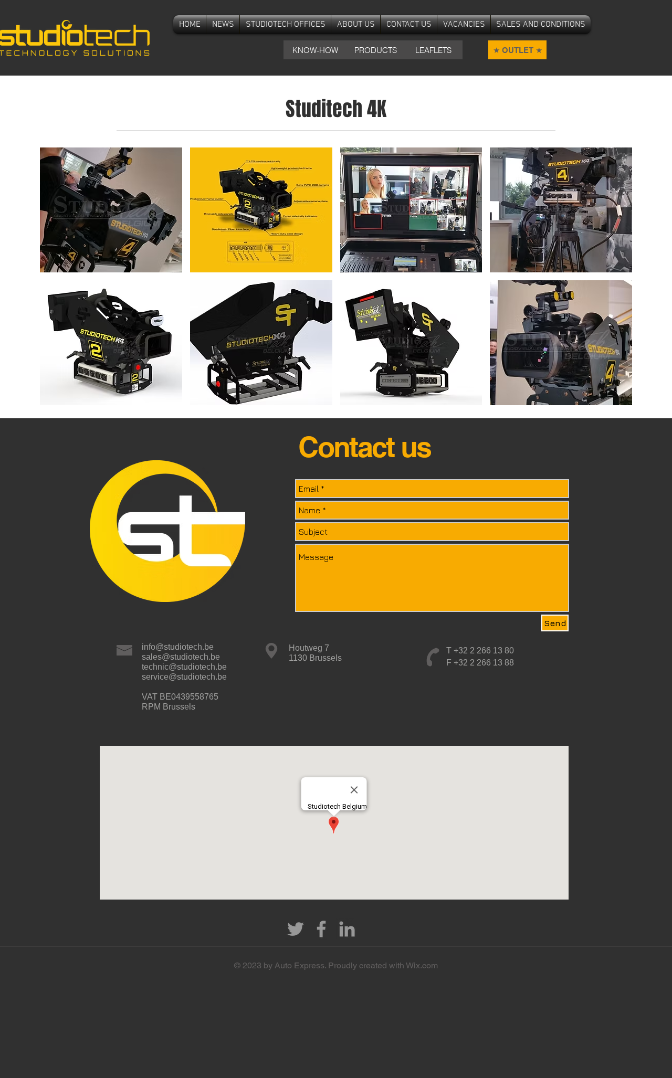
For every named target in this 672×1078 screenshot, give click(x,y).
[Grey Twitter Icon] (296, 929)
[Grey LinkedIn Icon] (347, 929)
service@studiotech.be (184, 676)
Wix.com (422, 965)
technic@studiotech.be (184, 666)
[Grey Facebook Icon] (321, 929)
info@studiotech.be (178, 646)
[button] (111, 209)
